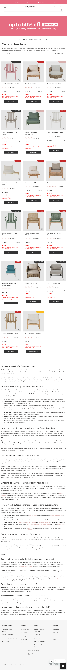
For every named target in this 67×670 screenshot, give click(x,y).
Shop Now (54, 2)
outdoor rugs (21, 522)
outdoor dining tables (32, 524)
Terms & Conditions (39, 641)
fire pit (30, 528)
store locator (8, 545)
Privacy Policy (38, 634)
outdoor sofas (33, 515)
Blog (54, 636)
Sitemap (55, 639)
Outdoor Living (33, 39)
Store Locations (25, 629)
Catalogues (56, 629)
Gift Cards (55, 632)
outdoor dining (62, 524)
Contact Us (24, 632)
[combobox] (33, 10)
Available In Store (33, 351)
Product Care (5, 641)
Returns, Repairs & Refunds (9, 638)
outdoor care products (26, 566)
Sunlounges (56, 578)
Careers (23, 642)
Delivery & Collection (7, 634)
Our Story (23, 636)
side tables (52, 519)
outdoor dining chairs (44, 524)
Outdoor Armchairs (44, 39)
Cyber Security (38, 638)
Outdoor (25, 39)
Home (19, 39)
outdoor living (53, 381)
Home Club (24, 639)
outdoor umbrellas (31, 522)
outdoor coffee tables (56, 515)
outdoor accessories (44, 522)
